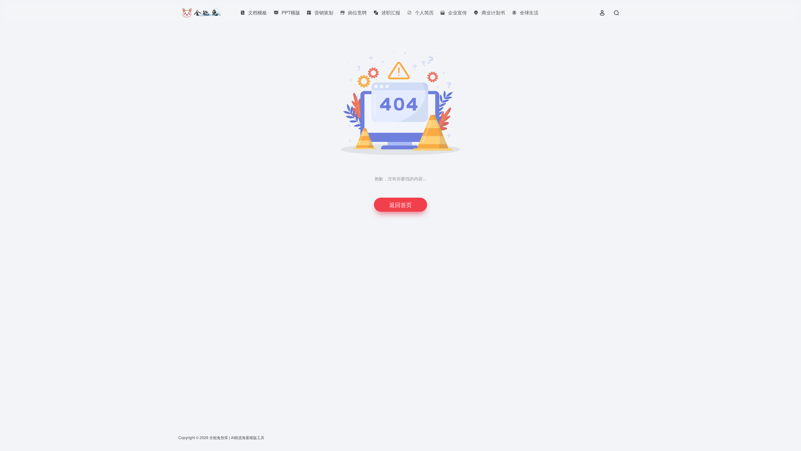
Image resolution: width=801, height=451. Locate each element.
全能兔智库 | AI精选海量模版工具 (236, 437)
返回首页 (400, 204)
